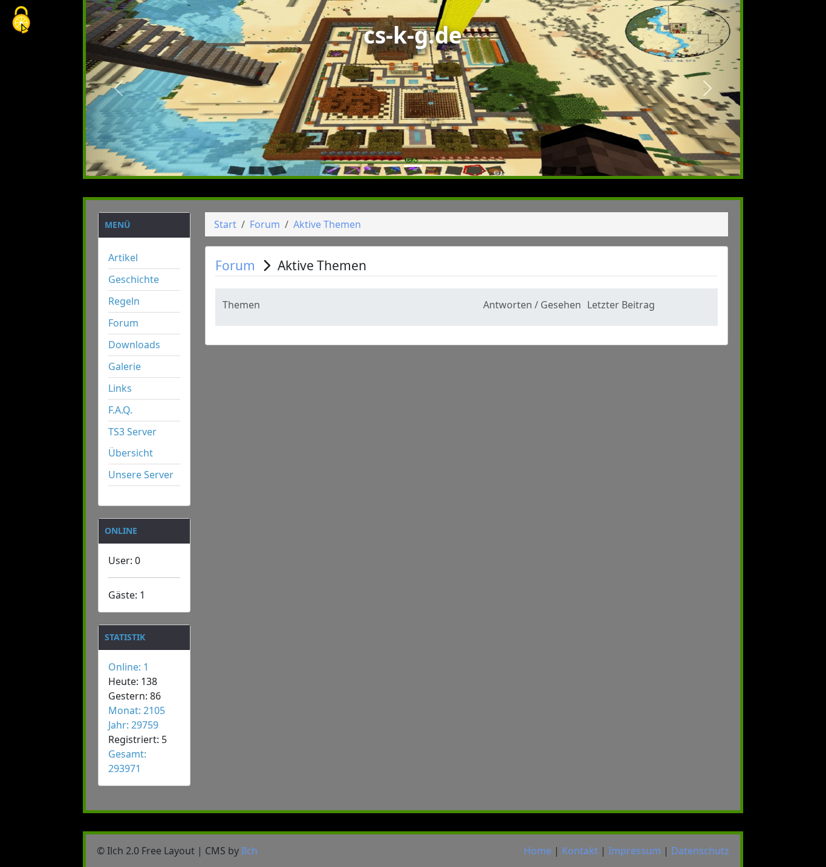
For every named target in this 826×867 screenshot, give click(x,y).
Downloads (134, 344)
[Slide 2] (413, 166)
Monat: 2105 (136, 710)
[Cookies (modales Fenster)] (21, 21)
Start (225, 224)
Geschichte (133, 279)
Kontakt (580, 850)
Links (120, 388)
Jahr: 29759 (133, 725)
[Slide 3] (435, 166)
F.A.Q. (120, 410)
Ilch (249, 850)
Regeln (124, 301)
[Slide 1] (391, 166)
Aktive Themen (327, 224)
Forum (123, 323)
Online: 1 (128, 667)
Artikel (123, 257)
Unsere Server (141, 474)
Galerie (124, 366)
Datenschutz (700, 850)
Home (537, 850)
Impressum (634, 850)
